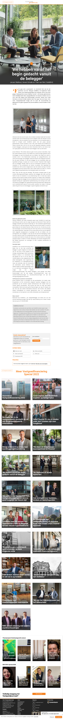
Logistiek (19, 708)
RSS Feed (37, 707)
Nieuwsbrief (38, 705)
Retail (19, 706)
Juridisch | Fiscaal (21, 709)
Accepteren (58, 717)
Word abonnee (39, 693)
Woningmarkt (20, 704)
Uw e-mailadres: (35, 336)
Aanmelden (36, 340)
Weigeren (52, 717)
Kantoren (19, 705)
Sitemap (19, 714)
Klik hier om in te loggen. (42, 363)
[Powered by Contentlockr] (52, 702)
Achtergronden (20, 703)
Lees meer (36, 716)
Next (59, 650)
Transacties (20, 710)
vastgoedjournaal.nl (39, 702)
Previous (3, 650)
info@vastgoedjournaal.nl (10, 714)
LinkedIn (37, 710)
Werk (19, 711)
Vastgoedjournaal (21, 701)
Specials (19, 712)
